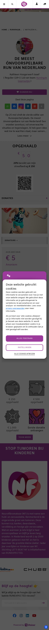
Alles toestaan (24, 338)
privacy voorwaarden (15, 308)
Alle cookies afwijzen (24, 354)
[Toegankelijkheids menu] (46, 627)
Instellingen (24, 347)
